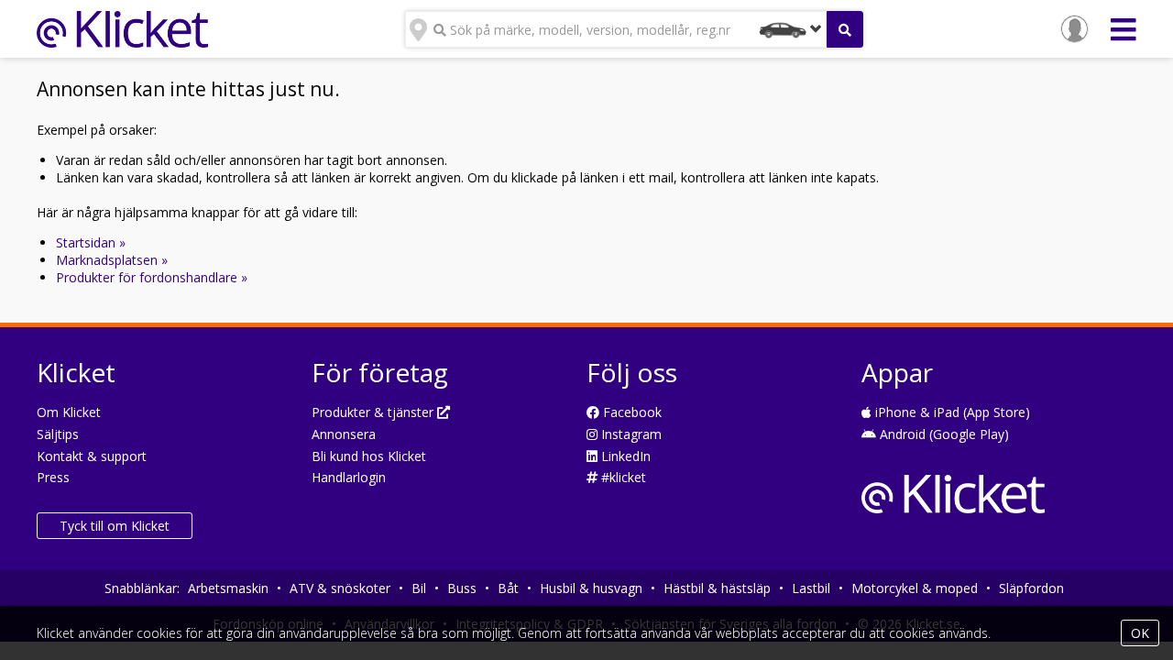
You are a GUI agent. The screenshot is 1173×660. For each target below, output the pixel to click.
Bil (418, 588)
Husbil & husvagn (591, 588)
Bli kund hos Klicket (369, 456)
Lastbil (811, 588)
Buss (462, 588)
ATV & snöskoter (340, 588)
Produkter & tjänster (374, 412)
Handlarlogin (349, 477)
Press (53, 477)
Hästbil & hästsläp (717, 588)
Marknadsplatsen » (112, 260)
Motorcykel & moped (914, 588)
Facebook (630, 412)
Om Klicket (69, 412)
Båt (508, 588)
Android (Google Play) (942, 434)
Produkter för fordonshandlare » (151, 277)
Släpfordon (1031, 588)
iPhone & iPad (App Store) (951, 412)
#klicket (621, 477)
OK (1140, 633)
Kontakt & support (92, 456)
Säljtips (58, 434)
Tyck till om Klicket (115, 525)
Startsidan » (91, 242)
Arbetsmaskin (228, 588)
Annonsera (344, 434)
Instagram (629, 434)
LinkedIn (624, 456)
